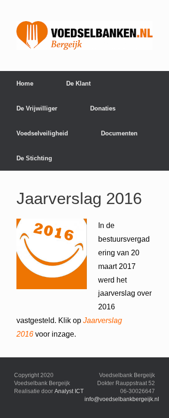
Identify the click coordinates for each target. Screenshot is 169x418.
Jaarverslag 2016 (79, 198)
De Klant (78, 83)
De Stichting (34, 158)
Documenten (119, 133)
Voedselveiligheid (42, 133)
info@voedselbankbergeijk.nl (121, 399)
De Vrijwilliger (36, 108)
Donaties (102, 108)
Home (24, 83)
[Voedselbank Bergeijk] (84, 35)
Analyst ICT (69, 391)
